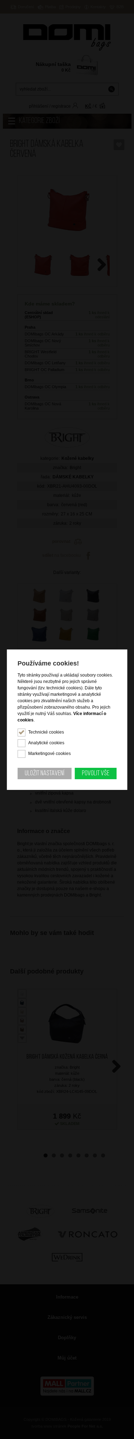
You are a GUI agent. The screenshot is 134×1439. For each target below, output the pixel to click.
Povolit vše (95, 773)
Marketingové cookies (49, 753)
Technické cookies (46, 732)
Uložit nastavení (44, 773)
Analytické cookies (46, 742)
